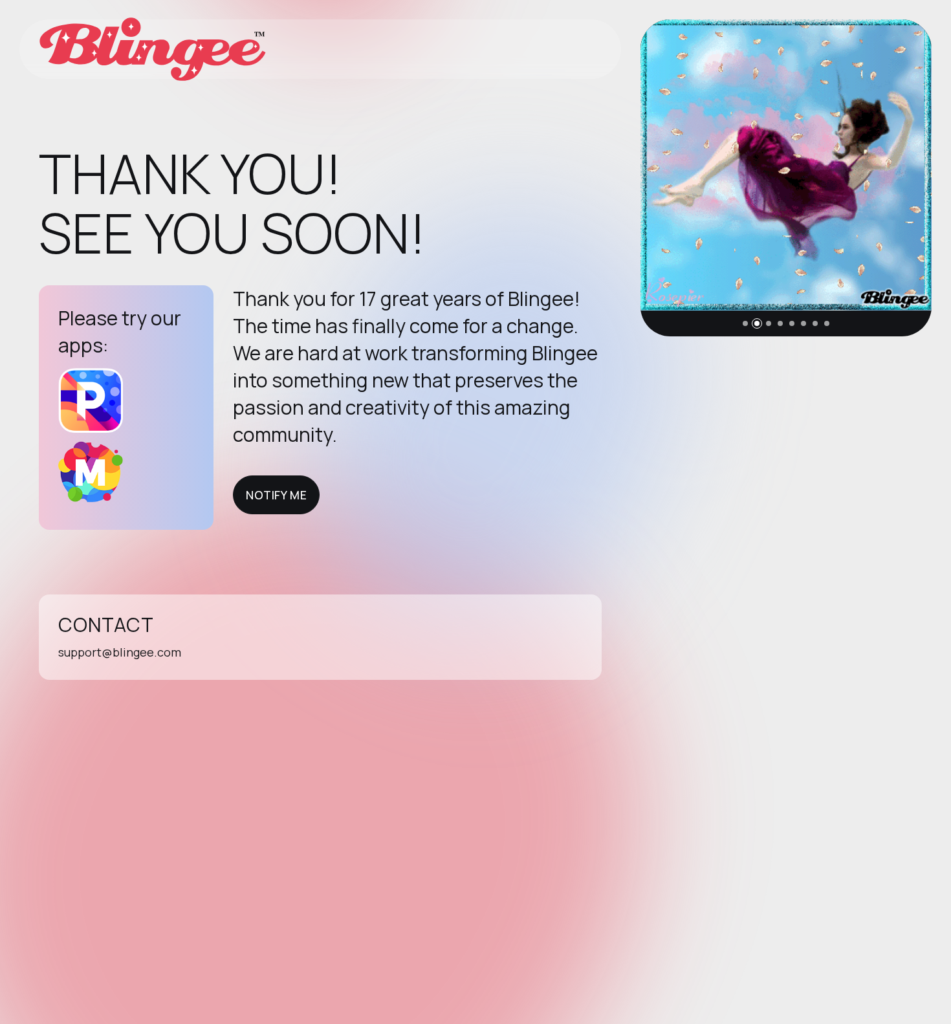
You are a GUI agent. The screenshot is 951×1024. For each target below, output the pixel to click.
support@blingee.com (119, 652)
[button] (745, 323)
